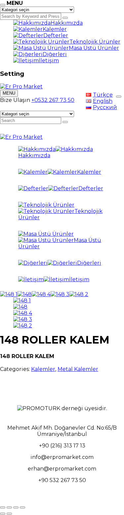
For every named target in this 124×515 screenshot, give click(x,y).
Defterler (55, 35)
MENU (9, 93)
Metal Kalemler (78, 369)
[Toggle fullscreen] (16, 507)
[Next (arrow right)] (9, 514)
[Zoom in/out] (22, 507)
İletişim (49, 60)
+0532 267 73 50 (52, 100)
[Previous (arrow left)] (2, 514)
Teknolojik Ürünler (94, 42)
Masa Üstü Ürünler (94, 48)
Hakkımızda (67, 23)
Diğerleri (55, 54)
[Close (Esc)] (2, 507)
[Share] (9, 507)
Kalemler (55, 29)
